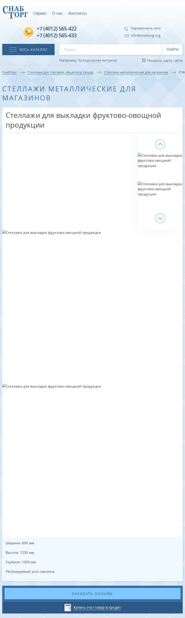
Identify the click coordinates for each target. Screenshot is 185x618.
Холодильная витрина (97, 60)
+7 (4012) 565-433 (56, 35)
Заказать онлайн (92, 593)
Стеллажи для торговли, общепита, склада (60, 72)
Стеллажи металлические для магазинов (136, 72)
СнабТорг (9, 72)
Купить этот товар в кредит (97, 607)
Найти (172, 49)
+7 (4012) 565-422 (56, 28)
